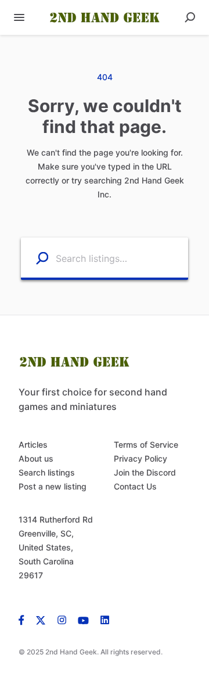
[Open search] (190, 17)
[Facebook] (24, 620)
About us (36, 458)
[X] (41, 620)
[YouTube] (83, 620)
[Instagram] (62, 620)
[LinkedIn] (105, 620)
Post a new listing (53, 486)
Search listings (47, 472)
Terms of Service (146, 444)
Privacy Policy (140, 458)
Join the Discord (145, 472)
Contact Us (135, 486)
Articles (33, 444)
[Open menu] (19, 17)
